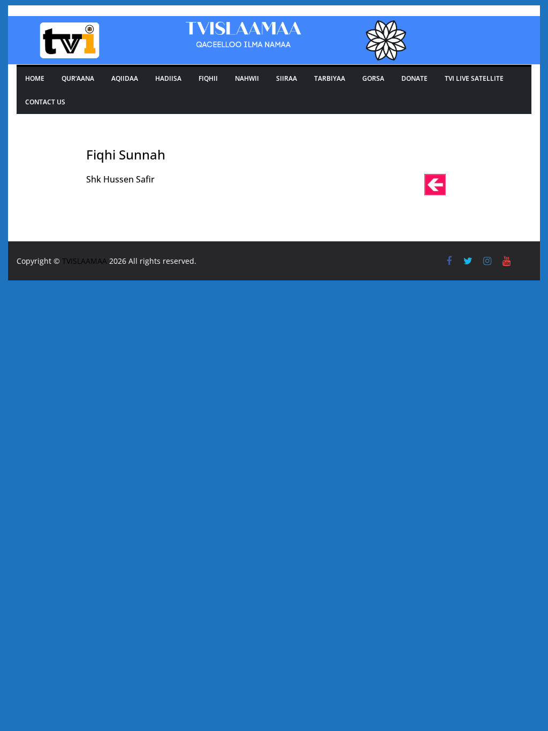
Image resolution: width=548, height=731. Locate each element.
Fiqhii (208, 78)
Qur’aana (78, 78)
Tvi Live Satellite (474, 78)
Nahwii (247, 78)
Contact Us (45, 101)
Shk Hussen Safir (120, 179)
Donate (414, 78)
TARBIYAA (329, 78)
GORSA (373, 78)
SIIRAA (286, 78)
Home (34, 78)
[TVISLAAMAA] (273, 23)
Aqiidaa (124, 78)
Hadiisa (168, 78)
